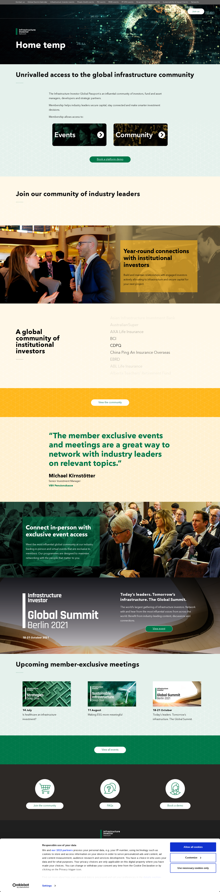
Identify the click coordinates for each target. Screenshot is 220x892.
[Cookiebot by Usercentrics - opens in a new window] (21, 885)
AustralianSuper (124, 318)
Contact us (20, 2)
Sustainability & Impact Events (175, 2)
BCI (113, 332)
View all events (110, 750)
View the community (110, 402)
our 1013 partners (62, 850)
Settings (47, 885)
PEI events (101, 2)
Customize (191, 857)
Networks (195, 2)
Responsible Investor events (148, 2)
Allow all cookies (193, 847)
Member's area (173, 11)
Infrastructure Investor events (62, 2)
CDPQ (115, 339)
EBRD (115, 353)
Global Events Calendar (37, 2)
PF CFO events (127, 2)
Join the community (44, 805)
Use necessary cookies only (193, 868)
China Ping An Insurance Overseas (140, 346)
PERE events (113, 2)
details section (152, 877)
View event (159, 629)
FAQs (110, 805)
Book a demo (175, 805)
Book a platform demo (110, 159)
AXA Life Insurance (126, 325)
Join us (196, 11)
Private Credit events (85, 2)
